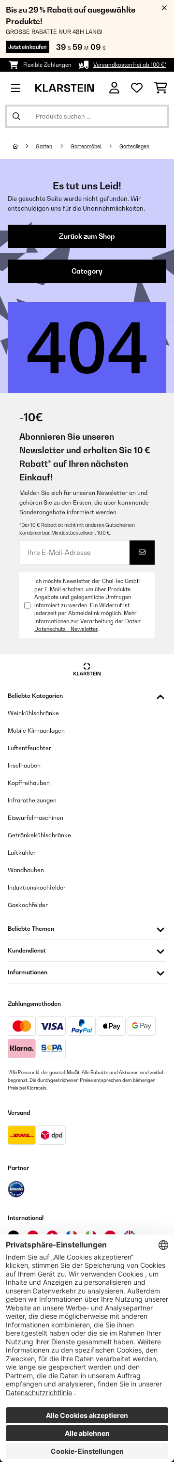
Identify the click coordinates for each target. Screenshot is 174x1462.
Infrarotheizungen (32, 800)
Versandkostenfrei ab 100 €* (129, 65)
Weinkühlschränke (33, 713)
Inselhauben (24, 765)
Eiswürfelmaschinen (35, 817)
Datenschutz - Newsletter (66, 629)
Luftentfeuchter (29, 748)
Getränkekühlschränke (39, 835)
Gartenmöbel (86, 146)
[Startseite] (24, 146)
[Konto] (114, 88)
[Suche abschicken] (16, 116)
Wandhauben (26, 870)
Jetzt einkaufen (27, 47)
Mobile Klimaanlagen (36, 730)
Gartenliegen (134, 146)
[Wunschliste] (137, 88)
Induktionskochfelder (37, 887)
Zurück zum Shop (87, 236)
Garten (44, 146)
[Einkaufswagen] (160, 88)
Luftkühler (22, 852)
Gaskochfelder (28, 904)
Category (87, 271)
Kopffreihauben (29, 782)
